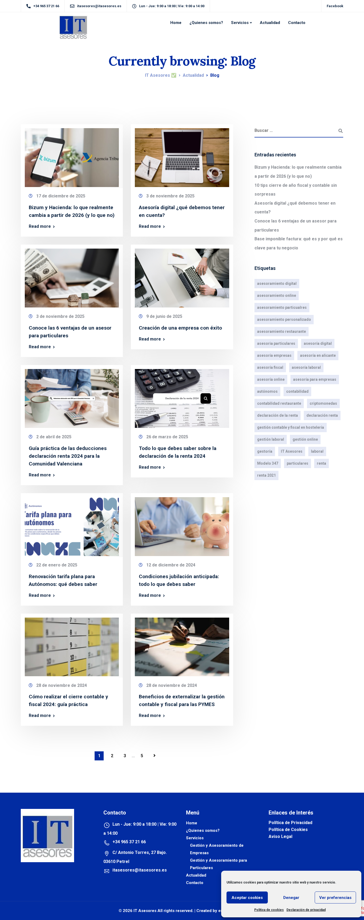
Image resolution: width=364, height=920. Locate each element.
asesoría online (271, 379)
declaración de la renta (277, 415)
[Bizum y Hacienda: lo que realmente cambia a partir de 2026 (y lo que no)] (72, 155)
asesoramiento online (276, 295)
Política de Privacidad (290, 822)
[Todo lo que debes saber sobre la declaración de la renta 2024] (182, 396)
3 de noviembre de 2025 (170, 195)
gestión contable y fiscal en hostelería (290, 427)
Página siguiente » (154, 755)
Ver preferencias (335, 897)
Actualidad (270, 22)
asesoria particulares (276, 343)
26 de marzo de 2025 (167, 436)
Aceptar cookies (247, 897)
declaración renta (322, 415)
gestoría (264, 451)
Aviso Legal (280, 836)
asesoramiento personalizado (284, 319)
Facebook (335, 6)
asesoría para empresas (314, 379)
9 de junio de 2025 (164, 316)
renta (321, 463)
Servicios (240, 22)
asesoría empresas (274, 355)
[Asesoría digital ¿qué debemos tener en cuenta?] (182, 155)
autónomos (267, 391)
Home (175, 22)
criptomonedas (323, 403)
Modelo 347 (267, 463)
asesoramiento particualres (282, 307)
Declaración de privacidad (306, 910)
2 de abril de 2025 (53, 436)
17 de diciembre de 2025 (60, 195)
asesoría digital (318, 343)
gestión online (305, 439)
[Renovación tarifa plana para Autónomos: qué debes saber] (72, 524)
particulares (297, 463)
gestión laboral (270, 439)
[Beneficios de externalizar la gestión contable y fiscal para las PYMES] (182, 644)
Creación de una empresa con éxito (180, 328)
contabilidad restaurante (279, 403)
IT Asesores (291, 451)
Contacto (296, 22)
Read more (40, 226)
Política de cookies (269, 910)
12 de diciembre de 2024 (170, 565)
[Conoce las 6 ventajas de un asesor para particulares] (72, 275)
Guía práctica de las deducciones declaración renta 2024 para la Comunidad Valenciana (68, 456)
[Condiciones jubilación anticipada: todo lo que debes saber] (182, 524)
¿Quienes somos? (206, 22)
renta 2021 (266, 475)
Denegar (291, 897)
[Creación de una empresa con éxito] (182, 275)
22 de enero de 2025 (56, 565)
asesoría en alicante (318, 355)
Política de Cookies (288, 829)
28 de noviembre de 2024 (61, 685)
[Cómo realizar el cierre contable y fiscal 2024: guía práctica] (72, 644)
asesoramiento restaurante (281, 331)
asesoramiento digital (277, 283)
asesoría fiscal (270, 367)
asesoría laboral (306, 367)
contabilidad (297, 391)
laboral (317, 451)
